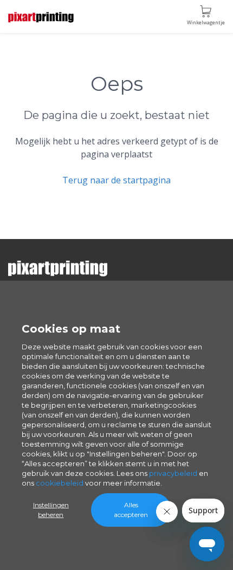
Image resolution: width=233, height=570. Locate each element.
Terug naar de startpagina (116, 180)
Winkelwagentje (206, 22)
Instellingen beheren (51, 510)
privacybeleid (173, 473)
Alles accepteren (131, 510)
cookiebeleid (59, 483)
